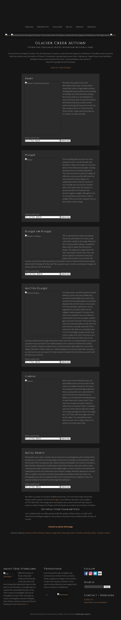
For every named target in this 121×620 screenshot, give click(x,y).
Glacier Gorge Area (53, 533)
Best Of (55, 67)
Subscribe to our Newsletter (95, 602)
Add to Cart (66, 141)
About (80, 27)
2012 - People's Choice (101, 533)
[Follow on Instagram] (91, 574)
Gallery (57, 27)
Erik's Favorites (77, 533)
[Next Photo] (113, 35)
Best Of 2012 (65, 67)
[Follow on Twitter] (95, 574)
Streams (87, 533)
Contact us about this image (60, 526)
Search (92, 27)
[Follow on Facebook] (86, 574)
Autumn (29, 533)
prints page (54, 499)
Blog (69, 27)
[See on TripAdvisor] (100, 574)
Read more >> (23, 604)
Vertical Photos (38, 533)
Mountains (66, 533)
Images (29, 27)
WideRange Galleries (83, 614)
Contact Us (88, 599)
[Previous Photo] (8, 35)
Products (43, 27)
